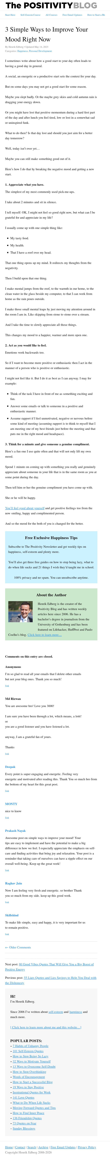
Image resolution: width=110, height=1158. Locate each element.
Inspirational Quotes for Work (32, 1092)
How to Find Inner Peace (28, 1113)
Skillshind (11, 915)
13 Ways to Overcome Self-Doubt (34, 1066)
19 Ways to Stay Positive (28, 1087)
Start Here (10, 14)
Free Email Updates (72, 14)
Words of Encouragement (29, 1077)
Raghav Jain (13, 883)
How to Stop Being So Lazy (30, 1056)
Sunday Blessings (24, 1128)
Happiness (22, 51)
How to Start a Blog (97, 14)
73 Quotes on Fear (24, 1123)
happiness (75, 1012)
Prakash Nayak (15, 830)
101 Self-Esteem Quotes (28, 1051)
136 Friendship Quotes (27, 1118)
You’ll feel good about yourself (24, 508)
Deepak (10, 766)
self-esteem (56, 1012)
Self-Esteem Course (30, 14)
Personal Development (40, 51)
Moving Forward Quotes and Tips (34, 1108)
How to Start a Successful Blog (33, 1082)
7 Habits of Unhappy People (30, 1046)
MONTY (11, 803)
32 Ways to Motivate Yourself (32, 1061)
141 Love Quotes (23, 1097)
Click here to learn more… (45, 635)
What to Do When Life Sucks (31, 1102)
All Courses (51, 14)
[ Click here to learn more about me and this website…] (45, 1027)
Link (7, 685)
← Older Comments (18, 947)
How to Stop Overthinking (29, 1071)
